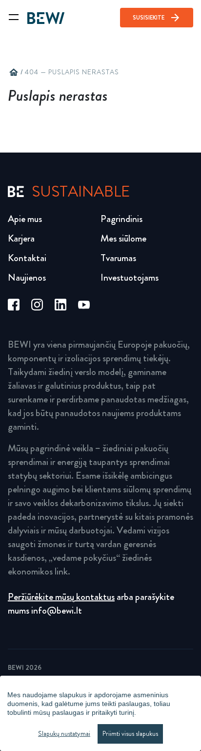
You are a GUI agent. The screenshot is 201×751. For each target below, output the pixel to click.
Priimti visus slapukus (130, 733)
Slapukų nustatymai (64, 733)
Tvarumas (118, 258)
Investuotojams (129, 277)
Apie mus (25, 219)
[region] (100, 713)
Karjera (21, 238)
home (14, 72)
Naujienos (27, 277)
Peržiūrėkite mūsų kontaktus (61, 597)
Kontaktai (27, 258)
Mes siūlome (123, 238)
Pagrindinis (121, 219)
